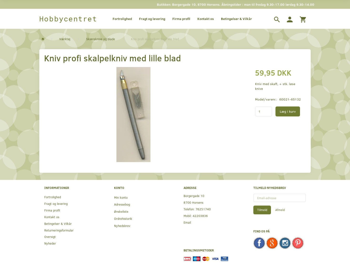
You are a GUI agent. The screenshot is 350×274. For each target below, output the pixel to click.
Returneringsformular (59, 230)
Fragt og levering (152, 18)
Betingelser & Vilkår (236, 18)
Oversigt (50, 237)
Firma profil (181, 18)
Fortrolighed (122, 18)
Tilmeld (262, 210)
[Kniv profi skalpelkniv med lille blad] (133, 114)
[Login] (289, 19)
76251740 (203, 209)
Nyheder (50, 243)
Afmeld (280, 210)
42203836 (200, 216)
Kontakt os (205, 18)
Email (187, 222)
